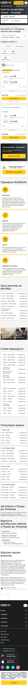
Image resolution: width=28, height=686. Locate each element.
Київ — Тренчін (5, 442)
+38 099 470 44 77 (21, 6)
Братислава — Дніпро (7, 495)
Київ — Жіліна (5, 440)
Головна (3, 27)
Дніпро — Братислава (9, 388)
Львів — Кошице (8, 391)
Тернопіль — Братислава (8, 303)
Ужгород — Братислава (6, 404)
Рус (25, 605)
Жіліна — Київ (5, 479)
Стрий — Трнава (7, 408)
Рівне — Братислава (7, 298)
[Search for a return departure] (24, 36)
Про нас (3, 631)
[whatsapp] (8, 667)
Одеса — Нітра (7, 413)
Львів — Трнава (7, 401)
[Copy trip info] (25, 91)
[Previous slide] (2, 594)
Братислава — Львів (7, 487)
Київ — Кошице (6, 437)
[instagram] (18, 667)
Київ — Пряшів (7, 410)
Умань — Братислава (7, 318)
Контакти (4, 637)
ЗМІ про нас (5, 634)
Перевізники (5, 640)
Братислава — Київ (7, 469)
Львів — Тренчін (7, 398)
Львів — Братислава (7, 293)
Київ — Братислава (7, 313)
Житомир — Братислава (8, 315)
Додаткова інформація (8, 678)
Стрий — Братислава (7, 296)
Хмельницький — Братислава (6, 309)
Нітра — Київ (5, 476)
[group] (14, 575)
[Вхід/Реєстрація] (25, 3)
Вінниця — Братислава (8, 301)
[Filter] (2, 46)
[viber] (2, 667)
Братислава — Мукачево (8, 497)
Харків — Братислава (7, 306)
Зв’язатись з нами (14, 156)
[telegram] (13, 667)
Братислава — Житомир (8, 492)
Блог (2, 642)
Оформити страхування (14, 172)
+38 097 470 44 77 (6, 6)
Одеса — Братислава (9, 396)
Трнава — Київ (5, 471)
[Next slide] (8, 594)
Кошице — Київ (6, 474)
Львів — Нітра (7, 393)
